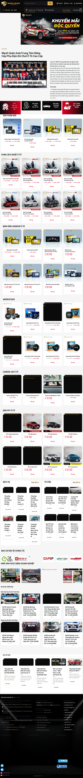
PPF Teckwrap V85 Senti (12, 434)
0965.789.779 (5, 775)
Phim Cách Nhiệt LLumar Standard (68, 213)
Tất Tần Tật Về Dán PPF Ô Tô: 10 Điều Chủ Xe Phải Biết (62, 500)
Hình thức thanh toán (42, 717)
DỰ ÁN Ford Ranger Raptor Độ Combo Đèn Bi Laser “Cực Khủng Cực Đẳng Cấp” (8, 638)
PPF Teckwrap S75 (32, 467)
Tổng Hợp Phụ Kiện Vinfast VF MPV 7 (7, 527)
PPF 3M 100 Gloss (52, 434)
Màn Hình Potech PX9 (52, 139)
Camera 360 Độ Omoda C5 (32, 395)
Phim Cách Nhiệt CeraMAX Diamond (48, 213)
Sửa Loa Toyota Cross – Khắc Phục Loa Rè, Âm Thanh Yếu (57, 672)
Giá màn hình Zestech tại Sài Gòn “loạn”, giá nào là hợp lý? (62, 528)
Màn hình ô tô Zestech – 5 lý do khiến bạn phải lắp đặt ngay (75, 528)
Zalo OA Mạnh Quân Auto (47, 702)
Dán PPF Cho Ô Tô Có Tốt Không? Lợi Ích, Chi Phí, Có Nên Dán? (50, 528)
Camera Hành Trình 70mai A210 (12, 139)
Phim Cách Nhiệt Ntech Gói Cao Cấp (7, 213)
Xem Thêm (49, 508)
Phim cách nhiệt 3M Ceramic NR (11, 179)
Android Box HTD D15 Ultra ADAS (8, 324)
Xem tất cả (35, 482)
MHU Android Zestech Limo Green (70, 250)
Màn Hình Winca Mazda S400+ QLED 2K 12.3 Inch (51, 250)
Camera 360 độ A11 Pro (12, 395)
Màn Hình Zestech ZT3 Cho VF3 (32, 284)
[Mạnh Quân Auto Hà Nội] (52, 576)
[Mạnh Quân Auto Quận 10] (10, 576)
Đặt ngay (12, 145)
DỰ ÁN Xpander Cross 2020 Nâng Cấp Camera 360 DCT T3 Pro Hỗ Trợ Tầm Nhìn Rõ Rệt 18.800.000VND (72, 639)
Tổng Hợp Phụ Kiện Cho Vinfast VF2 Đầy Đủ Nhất (8, 500)
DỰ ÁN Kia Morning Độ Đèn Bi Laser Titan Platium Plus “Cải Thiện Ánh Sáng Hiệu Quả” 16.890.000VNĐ (29, 611)
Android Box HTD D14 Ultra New (32, 356)
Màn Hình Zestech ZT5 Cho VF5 (12, 284)
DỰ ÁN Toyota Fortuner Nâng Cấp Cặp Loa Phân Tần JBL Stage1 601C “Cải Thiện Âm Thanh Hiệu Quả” (9, 611)
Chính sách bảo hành (42, 725)
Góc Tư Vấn (66, 10)
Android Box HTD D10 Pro (32, 323)
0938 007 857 (47, 710)
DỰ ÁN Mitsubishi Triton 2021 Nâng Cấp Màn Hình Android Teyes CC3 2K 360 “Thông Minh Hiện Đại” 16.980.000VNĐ (52, 611)
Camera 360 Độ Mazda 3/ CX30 (52, 395)
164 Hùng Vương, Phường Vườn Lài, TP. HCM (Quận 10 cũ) (17, 704)
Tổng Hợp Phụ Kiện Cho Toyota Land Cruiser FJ (21, 500)
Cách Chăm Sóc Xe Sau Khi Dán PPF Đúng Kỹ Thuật (50, 500)
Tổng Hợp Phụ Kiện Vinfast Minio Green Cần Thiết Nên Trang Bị (34, 530)
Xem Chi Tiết (8, 509)
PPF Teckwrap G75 (52, 467)
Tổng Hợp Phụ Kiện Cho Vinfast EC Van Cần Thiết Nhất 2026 (34, 501)
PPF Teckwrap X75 (72, 467)
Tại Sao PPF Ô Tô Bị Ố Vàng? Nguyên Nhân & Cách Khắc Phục (75, 501)
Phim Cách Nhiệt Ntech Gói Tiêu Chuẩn (28, 213)
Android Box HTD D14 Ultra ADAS (8, 357)
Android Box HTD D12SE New (73, 356)
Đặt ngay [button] (32, 147)
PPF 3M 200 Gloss (12, 467)
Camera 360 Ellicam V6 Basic (73, 395)
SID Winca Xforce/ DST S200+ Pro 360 (70, 285)
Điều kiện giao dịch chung (43, 730)
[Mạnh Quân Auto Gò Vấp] (31, 576)
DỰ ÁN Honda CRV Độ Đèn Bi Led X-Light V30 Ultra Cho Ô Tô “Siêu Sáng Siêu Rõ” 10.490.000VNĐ (50, 639)
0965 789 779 (45, 705)
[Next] (79, 29)
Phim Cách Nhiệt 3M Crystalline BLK (27, 179)
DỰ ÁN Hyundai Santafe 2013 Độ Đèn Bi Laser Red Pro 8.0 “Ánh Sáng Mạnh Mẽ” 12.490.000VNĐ (71, 611)
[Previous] (24, 29)
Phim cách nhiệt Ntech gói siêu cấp (68, 179)
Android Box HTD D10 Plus (72, 323)
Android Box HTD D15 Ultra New (52, 323)
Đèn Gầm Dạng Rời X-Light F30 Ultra (28, 140)
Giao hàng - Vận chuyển (42, 720)
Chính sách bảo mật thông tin (44, 722)
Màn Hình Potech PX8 (73, 139)
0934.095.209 (5, 772)
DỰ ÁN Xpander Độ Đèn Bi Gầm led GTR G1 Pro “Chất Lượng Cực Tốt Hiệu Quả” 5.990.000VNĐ (31, 638)
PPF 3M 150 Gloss (72, 434)
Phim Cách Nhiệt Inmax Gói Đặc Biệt (48, 179)
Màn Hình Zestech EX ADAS (52, 284)
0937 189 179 (47, 712)
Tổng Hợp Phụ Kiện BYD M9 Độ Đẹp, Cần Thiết (20, 528)
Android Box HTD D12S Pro (52, 356)
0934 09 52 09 (56, 705)
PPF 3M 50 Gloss (32, 434)
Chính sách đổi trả (41, 727)
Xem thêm (53, 98)
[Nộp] (50, 3)
